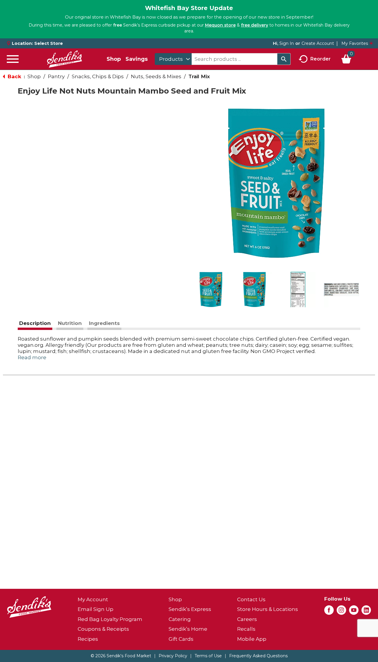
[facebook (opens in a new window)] (329, 612)
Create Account (318, 43)
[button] (211, 289)
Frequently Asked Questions (258, 655)
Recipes (88, 639)
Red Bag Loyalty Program (110, 619)
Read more (32, 357)
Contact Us (251, 599)
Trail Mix (199, 76)
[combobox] (173, 59)
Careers (247, 619)
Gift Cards (181, 639)
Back (13, 76)
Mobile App (251, 639)
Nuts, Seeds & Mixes (156, 76)
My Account (93, 599)
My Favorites (354, 43)
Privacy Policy (173, 655)
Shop (114, 59)
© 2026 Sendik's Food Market (121, 655)
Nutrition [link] (70, 323)
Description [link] (35, 323)
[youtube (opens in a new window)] (354, 612)
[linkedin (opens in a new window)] (366, 612)
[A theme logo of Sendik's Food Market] (64, 59)
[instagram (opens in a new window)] (341, 612)
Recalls (246, 629)
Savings (137, 59)
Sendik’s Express (190, 609)
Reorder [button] (320, 58)
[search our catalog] (283, 59)
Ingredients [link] (104, 323)
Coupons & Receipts (103, 629)
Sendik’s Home (188, 629)
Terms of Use (208, 655)
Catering (180, 619)
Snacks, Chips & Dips (98, 76)
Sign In (286, 43)
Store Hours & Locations (267, 609)
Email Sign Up (95, 609)
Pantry (56, 76)
